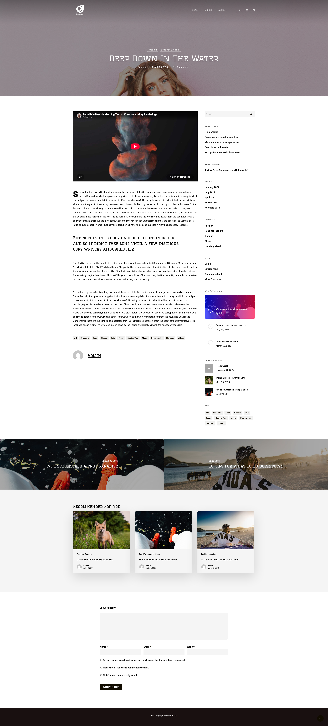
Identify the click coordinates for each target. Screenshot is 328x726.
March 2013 (211, 202)
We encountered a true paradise (222, 142)
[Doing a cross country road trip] (101, 542)
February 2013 (212, 207)
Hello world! (211, 132)
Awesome (85, 338)
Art (75, 338)
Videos (181, 338)
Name (104, 646)
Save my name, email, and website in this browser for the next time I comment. (144, 660)
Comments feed (213, 274)
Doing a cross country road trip (221, 137)
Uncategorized (213, 246)
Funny (121, 338)
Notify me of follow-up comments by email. (126, 667)
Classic (104, 338)
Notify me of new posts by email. (120, 675)
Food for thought (170, 50)
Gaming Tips (132, 338)
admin (144, 67)
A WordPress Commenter (218, 170)
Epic (113, 338)
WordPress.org (213, 279)
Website (191, 646)
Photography (156, 338)
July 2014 (210, 192)
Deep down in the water (217, 147)
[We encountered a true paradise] (82, 464)
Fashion (153, 50)
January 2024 (212, 187)
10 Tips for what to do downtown (222, 152)
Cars (95, 338)
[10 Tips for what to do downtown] (246, 464)
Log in (208, 263)
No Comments (180, 67)
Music (144, 338)
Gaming (209, 236)
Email (147, 646)
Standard (170, 338)
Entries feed (211, 269)
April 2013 (210, 197)
